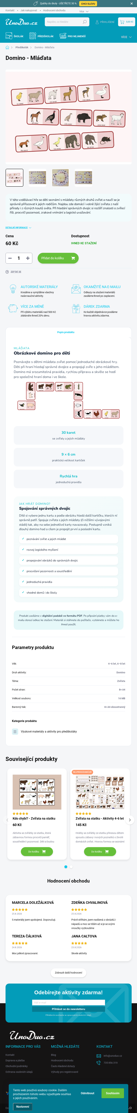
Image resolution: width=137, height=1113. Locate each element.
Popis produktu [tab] (65, 332)
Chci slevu (88, 3)
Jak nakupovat (29, 10)
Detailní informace (17, 227)
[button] (65, 866)
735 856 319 (111, 1062)
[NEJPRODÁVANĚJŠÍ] (100, 792)
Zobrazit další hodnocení (68, 972)
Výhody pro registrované (64, 1071)
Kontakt (10, 10)
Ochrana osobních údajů (19, 1071)
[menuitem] (17, 36)
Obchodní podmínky (17, 1066)
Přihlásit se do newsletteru (68, 1009)
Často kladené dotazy (63, 1066)
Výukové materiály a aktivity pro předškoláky (49, 731)
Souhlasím (113, 1093)
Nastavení (22, 1106)
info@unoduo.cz (113, 1055)
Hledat (84, 21)
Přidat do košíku (52, 258)
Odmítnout (87, 1093)
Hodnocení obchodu (54, 10)
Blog (53, 1054)
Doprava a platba (15, 1060)
